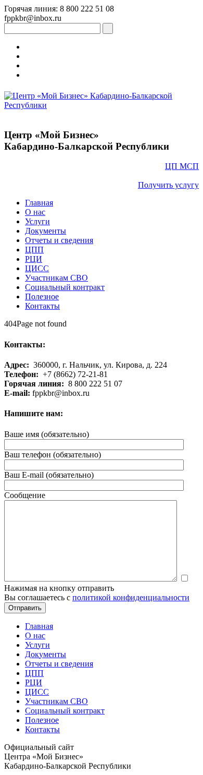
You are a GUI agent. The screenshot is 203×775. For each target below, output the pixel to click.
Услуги (37, 221)
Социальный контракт (65, 287)
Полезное (42, 296)
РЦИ (33, 259)
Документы (45, 230)
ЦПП (34, 249)
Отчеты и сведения (59, 240)
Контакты (42, 305)
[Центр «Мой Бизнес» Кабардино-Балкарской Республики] (101, 105)
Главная (39, 202)
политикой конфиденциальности (130, 597)
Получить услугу (168, 184)
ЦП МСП (182, 166)
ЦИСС (37, 268)
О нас (35, 212)
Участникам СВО (56, 277)
